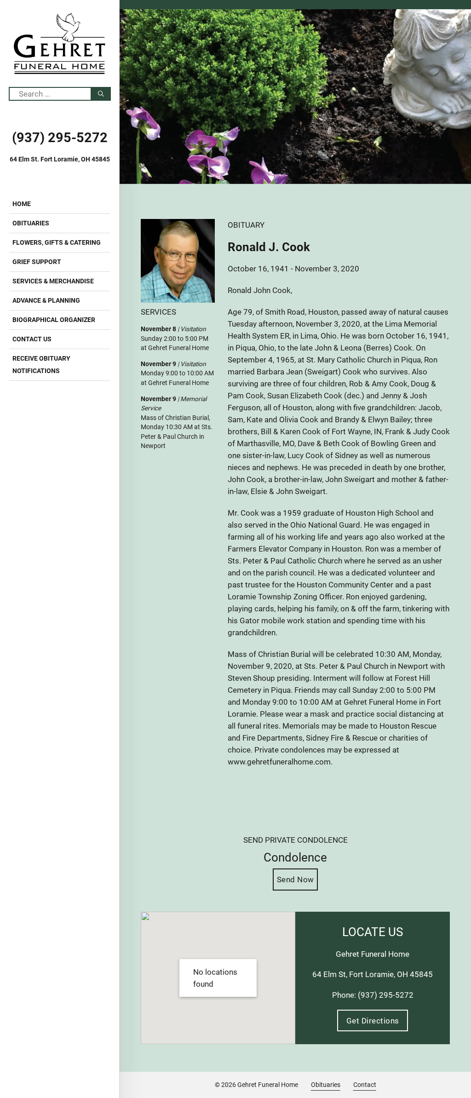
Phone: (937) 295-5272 (373, 995)
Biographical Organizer (53, 319)
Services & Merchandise (53, 281)
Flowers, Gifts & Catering (56, 242)
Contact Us (32, 339)
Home (21, 203)
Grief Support (36, 261)
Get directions (372, 1020)
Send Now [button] (295, 879)
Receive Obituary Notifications (41, 364)
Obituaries (30, 223)
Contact (364, 1084)
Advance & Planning (46, 300)
